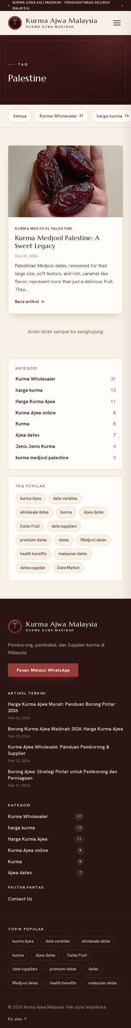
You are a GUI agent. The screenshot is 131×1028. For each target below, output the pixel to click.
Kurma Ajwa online (65, 413)
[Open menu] (117, 23)
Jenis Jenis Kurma (65, 446)
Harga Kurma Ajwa (65, 402)
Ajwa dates (65, 435)
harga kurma (65, 390)
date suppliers (64, 526)
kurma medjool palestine (65, 458)
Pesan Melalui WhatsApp (43, 670)
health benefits (33, 553)
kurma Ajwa (30, 498)
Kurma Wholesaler (61, 116)
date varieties (65, 498)
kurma (66, 512)
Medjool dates (93, 540)
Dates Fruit (30, 526)
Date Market (68, 567)
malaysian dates (72, 553)
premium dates (33, 540)
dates (64, 540)
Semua (20, 116)
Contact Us (20, 899)
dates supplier (32, 567)
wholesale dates (34, 512)
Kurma (65, 424)
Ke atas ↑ (17, 1019)
